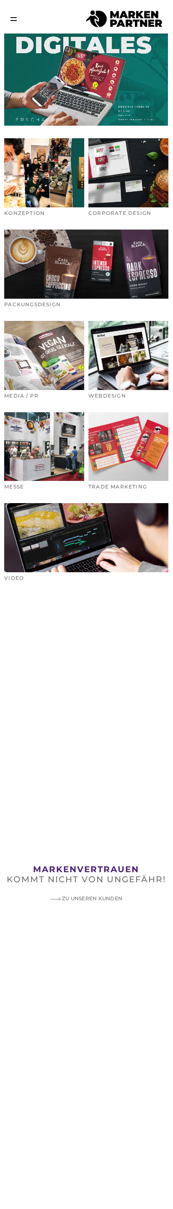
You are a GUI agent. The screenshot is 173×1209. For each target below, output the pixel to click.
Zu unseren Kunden (91, 898)
